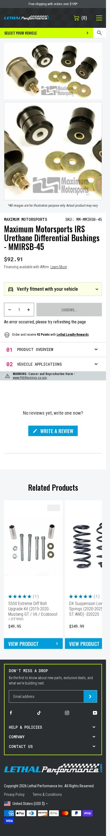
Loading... (69, 309)
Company (17, 736)
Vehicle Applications (39, 364)
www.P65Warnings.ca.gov (30, 378)
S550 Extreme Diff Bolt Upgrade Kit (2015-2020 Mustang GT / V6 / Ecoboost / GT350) (32, 610)
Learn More (58, 267)
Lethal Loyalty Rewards (73, 334)
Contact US (21, 746)
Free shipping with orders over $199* (53, 4)
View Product (23, 643)
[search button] (99, 33)
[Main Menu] (96, 18)
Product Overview (35, 349)
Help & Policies (25, 727)
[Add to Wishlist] (53, 508)
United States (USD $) (29, 803)
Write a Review (56, 431)
